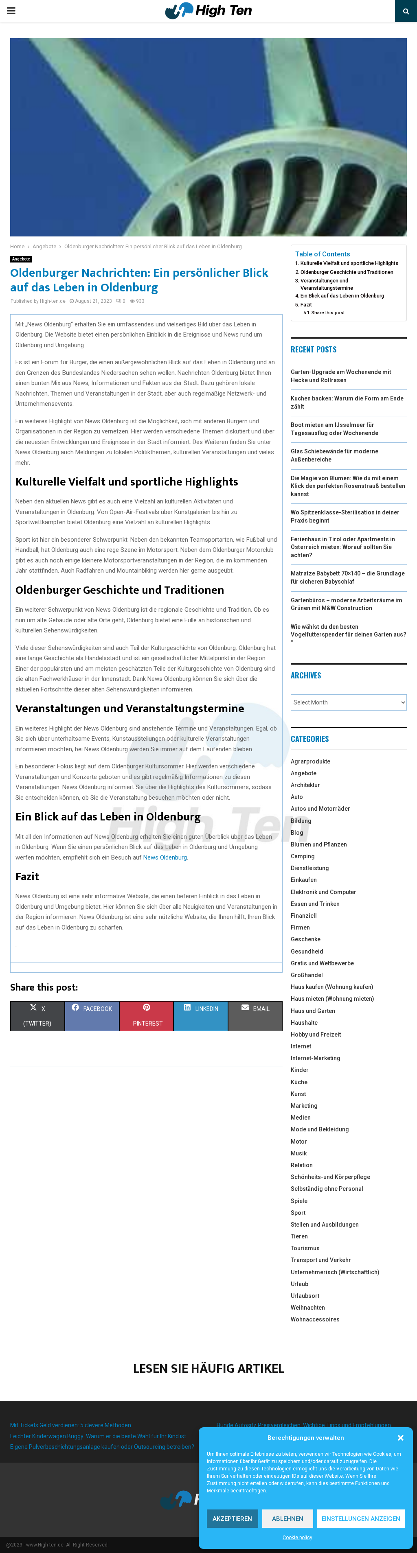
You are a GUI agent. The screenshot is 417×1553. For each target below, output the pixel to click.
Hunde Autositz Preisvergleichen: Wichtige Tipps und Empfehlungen (304, 1425)
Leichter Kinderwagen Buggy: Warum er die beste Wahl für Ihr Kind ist (98, 1436)
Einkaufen (304, 880)
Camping (303, 856)
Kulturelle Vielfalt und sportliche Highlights (349, 263)
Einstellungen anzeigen (361, 1518)
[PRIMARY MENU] (11, 11)
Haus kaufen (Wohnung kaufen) (332, 987)
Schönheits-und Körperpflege (330, 1177)
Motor (299, 1141)
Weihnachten (308, 1307)
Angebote (21, 259)
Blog (297, 832)
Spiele (299, 1201)
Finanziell (304, 915)
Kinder (300, 1070)
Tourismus (305, 1248)
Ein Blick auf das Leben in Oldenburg (342, 296)
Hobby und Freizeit (316, 1034)
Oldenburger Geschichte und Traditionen (347, 272)
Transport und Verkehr (321, 1260)
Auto (297, 797)
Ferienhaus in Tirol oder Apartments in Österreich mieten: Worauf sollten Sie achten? (343, 547)
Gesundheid (307, 951)
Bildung (301, 821)
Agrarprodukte (310, 761)
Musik (299, 1153)
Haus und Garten (313, 1011)
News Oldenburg (165, 857)
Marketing (304, 1105)
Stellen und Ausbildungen (325, 1224)
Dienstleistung (310, 868)
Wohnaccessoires (315, 1319)
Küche (299, 1082)
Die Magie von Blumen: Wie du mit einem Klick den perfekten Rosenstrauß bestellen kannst (348, 486)
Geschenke (305, 939)
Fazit (306, 305)
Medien (301, 1117)
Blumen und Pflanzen (319, 844)
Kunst (298, 1094)
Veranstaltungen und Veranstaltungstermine (327, 284)
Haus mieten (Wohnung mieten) (332, 998)
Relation (302, 1165)
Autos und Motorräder (320, 808)
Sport (298, 1213)
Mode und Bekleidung (320, 1129)
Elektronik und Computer (323, 892)
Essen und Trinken (315, 904)
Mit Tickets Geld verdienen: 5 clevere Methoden (70, 1425)
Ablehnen (287, 1518)
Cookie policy (297, 1537)
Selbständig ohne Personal (327, 1189)
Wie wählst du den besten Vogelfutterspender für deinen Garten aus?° (348, 634)
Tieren (299, 1236)
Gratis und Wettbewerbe (322, 963)
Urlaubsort (305, 1296)
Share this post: (329, 312)
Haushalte (304, 1022)
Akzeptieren (232, 1518)
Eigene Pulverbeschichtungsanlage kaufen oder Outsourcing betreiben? (102, 1447)
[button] (401, 1438)
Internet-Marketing (315, 1058)
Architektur (305, 785)
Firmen (300, 927)
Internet (301, 1046)
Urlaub (299, 1284)
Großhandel (307, 975)
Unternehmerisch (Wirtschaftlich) (335, 1272)
